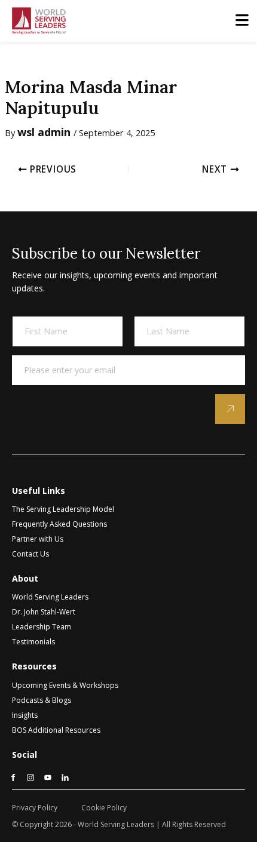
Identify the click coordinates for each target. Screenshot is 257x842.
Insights (25, 715)
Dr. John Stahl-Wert (43, 612)
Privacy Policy (34, 808)
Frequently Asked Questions (59, 524)
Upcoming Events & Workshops (65, 685)
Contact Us (30, 554)
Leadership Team (41, 627)
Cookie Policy (104, 808)
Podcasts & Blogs (41, 700)
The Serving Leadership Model (63, 509)
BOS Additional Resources (56, 730)
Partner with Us (37, 539)
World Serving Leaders (50, 597)
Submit (230, 409)
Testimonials (33, 642)
